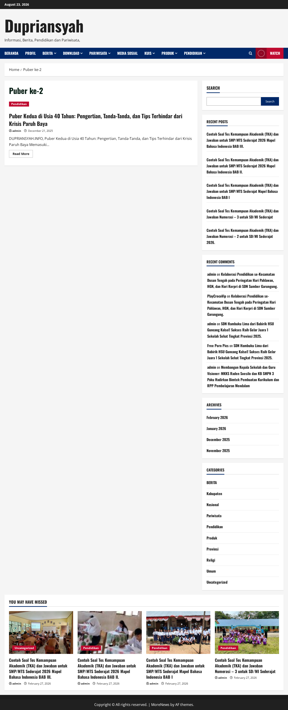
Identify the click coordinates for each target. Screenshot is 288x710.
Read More (23, 154)
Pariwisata (98, 53)
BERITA (212, 482)
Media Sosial (127, 53)
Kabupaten (214, 493)
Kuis (147, 53)
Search (213, 88)
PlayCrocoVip (216, 296)
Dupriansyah (44, 25)
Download (71, 53)
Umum (211, 571)
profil (30, 53)
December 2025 (218, 439)
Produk (168, 53)
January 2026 (216, 428)
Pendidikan (193, 53)
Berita (48, 53)
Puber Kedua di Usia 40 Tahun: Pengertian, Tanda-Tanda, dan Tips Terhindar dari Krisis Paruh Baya (95, 119)
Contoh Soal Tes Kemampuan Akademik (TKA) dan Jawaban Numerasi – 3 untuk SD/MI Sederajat (245, 665)
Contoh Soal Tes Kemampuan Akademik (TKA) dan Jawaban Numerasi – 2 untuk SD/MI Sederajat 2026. (243, 236)
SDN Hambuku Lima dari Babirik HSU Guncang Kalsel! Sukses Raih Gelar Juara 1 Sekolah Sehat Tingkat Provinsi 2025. (240, 330)
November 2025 (218, 450)
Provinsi (212, 549)
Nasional (213, 504)
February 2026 (217, 417)
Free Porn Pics (218, 345)
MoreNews (160, 704)
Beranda (11, 53)
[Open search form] (250, 53)
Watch (275, 53)
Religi (211, 560)
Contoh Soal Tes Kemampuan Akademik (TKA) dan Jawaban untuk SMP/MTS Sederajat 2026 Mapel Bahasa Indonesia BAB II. (243, 166)
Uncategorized (217, 582)
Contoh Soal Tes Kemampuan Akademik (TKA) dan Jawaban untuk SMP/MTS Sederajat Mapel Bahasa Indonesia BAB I (243, 191)
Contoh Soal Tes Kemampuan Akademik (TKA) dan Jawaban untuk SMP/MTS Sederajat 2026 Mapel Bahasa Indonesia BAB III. (243, 140)
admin (16, 131)
